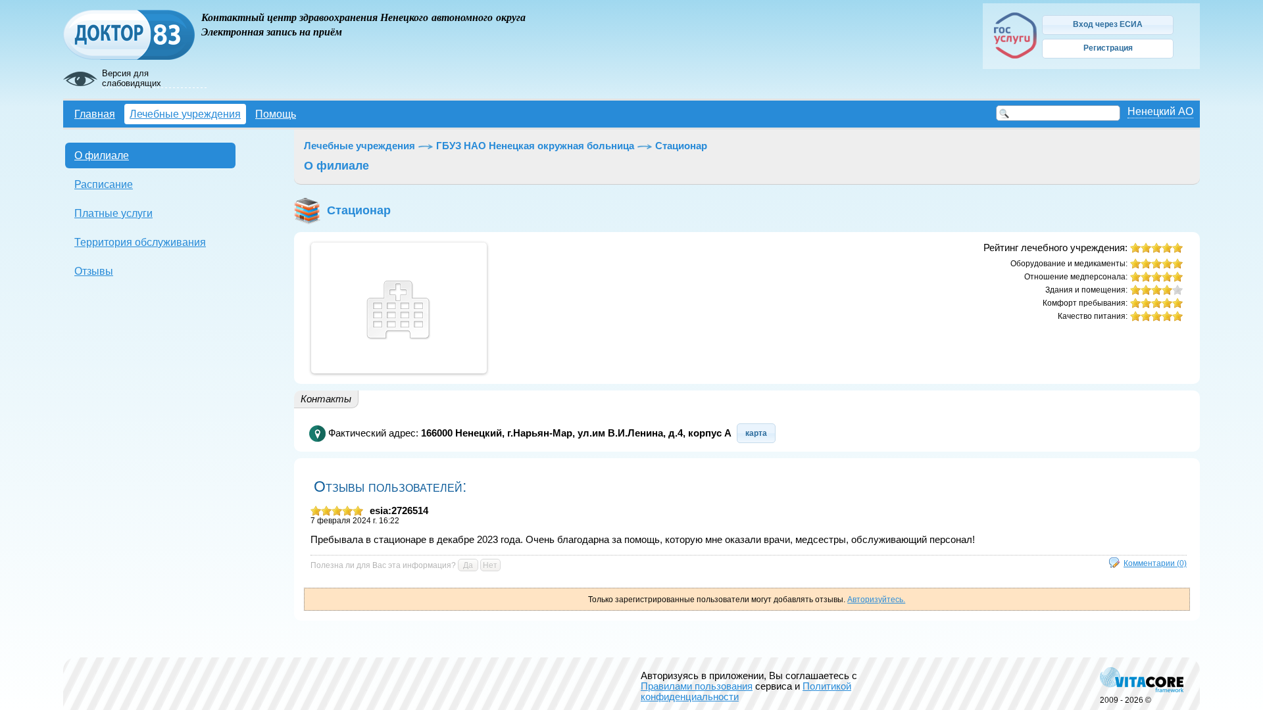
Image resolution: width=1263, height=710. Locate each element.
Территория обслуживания (140, 242)
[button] (1108, 25)
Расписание (103, 184)
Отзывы (93, 271)
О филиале (101, 155)
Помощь (275, 114)
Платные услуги (113, 213)
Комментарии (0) (1155, 563)
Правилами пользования (697, 686)
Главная (94, 114)
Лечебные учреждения (185, 114)
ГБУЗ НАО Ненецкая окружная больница (535, 146)
